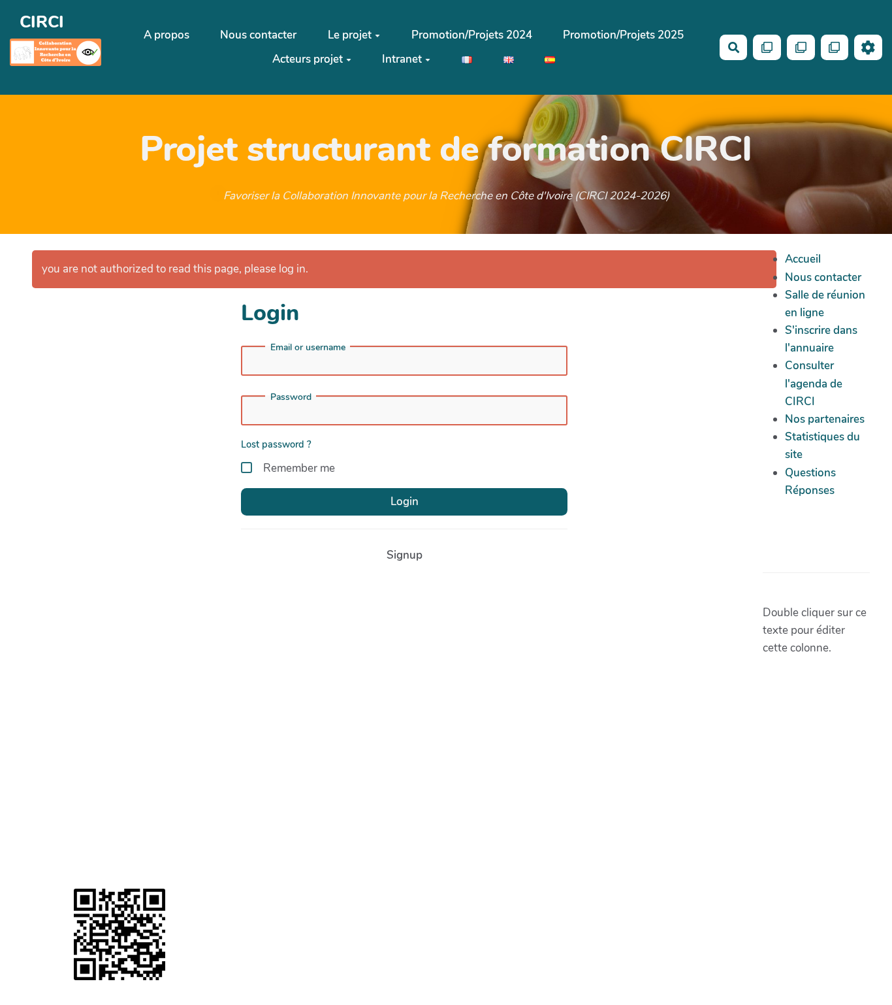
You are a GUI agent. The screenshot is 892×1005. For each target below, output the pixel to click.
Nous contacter (258, 34)
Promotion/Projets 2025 (623, 34)
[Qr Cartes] (767, 47)
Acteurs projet (307, 59)
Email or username (307, 347)
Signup (404, 555)
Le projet (350, 34)
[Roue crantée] (868, 47)
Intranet (402, 59)
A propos (166, 34)
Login (404, 501)
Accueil (803, 259)
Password (290, 397)
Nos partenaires (825, 419)
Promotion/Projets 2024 (471, 34)
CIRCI (42, 21)
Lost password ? (276, 444)
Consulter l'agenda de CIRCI (813, 383)
